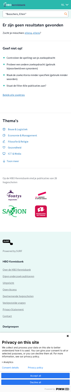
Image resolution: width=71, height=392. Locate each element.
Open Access (10, 289)
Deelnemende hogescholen (18, 296)
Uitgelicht (8, 283)
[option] (35, 203)
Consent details (10, 367)
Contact (7, 316)
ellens (36, 33)
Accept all (35, 375)
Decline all (35, 382)
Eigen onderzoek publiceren (18, 276)
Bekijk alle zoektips (14, 95)
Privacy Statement (13, 309)
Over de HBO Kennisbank (17, 269)
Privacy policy (35, 367)
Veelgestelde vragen (14, 302)
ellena (28, 33)
